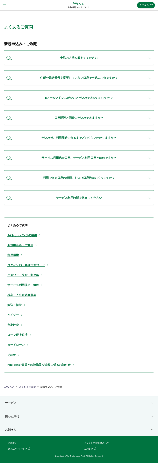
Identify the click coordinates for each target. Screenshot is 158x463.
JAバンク (88, 449)
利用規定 (12, 443)
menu (5, 5)
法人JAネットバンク (17, 449)
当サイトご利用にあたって (96, 443)
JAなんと (78, 3)
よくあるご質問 (27, 386)
